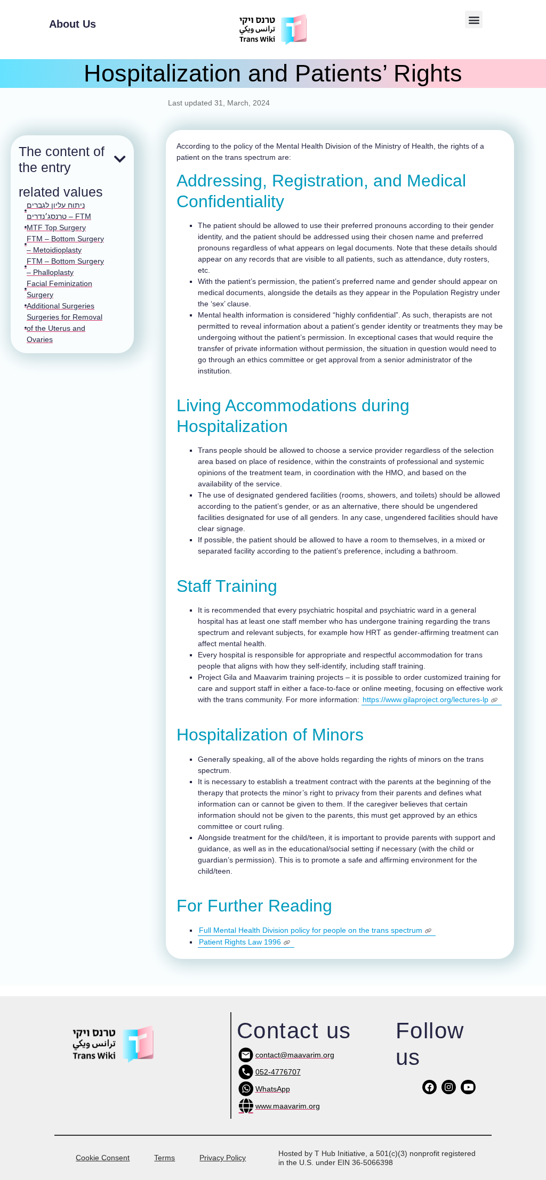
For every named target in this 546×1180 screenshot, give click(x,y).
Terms (164, 1157)
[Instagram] (448, 1087)
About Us (72, 24)
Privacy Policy (222, 1157)
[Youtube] (468, 1087)
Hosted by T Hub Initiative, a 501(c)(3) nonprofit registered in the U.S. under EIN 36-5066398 (377, 1158)
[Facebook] (429, 1087)
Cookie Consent (103, 1157)
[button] (474, 19)
